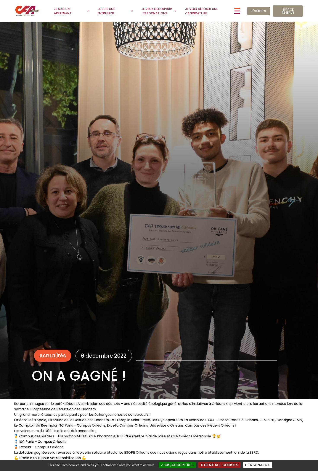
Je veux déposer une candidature (201, 11)
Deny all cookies (220, 465)
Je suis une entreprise (106, 11)
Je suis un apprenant (62, 11)
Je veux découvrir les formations (156, 11)
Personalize (257, 465)
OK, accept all (179, 465)
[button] (52, 356)
